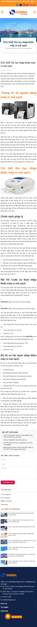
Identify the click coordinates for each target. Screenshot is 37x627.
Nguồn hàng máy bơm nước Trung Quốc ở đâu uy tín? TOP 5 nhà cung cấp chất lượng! (18, 448)
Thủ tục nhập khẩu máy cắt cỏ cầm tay (15, 440)
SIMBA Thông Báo (6, 501)
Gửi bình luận (8, 482)
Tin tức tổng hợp (6, 494)
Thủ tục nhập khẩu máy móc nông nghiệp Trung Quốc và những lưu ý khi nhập (18, 436)
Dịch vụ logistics (5, 497)
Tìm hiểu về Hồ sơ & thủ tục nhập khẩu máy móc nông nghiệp (18, 443)
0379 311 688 (7, 597)
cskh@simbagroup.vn (9, 600)
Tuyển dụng (4, 504)
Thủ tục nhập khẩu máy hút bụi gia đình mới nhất (21, 526)
